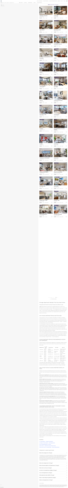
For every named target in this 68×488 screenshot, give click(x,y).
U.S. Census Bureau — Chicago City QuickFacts (46, 441)
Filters (21, 2)
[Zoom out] (1, 485)
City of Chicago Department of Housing (45, 444)
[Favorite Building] (52, 17)
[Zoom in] (1, 484)
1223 (56, 297)
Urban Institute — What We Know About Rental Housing (47, 445)
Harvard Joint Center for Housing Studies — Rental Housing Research (49, 447)
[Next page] (57, 297)
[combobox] (9, 2)
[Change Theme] (1, 0)
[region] (19, 246)
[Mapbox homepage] (2, 487)
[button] (46, 12)
